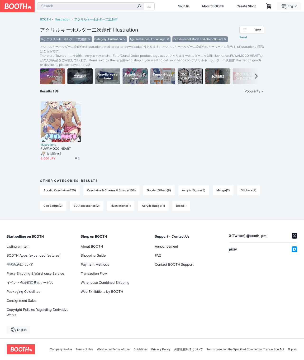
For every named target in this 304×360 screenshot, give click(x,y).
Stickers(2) (248, 190)
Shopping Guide (93, 255)
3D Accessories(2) (87, 205)
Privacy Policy (161, 349)
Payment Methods (95, 264)
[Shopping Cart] (269, 6)
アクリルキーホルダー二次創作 (96, 19)
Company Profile (61, 349)
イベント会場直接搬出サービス (30, 282)
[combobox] (90, 6)
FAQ (158, 255)
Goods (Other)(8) (159, 190)
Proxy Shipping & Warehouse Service (35, 273)
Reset (243, 37)
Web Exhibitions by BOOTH (102, 291)
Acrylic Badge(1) (153, 205)
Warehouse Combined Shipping (105, 282)
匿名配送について (20, 264)
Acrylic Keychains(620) (59, 190)
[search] (139, 6)
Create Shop (246, 6)
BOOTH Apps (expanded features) (34, 255)
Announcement (166, 246)
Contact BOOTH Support (174, 264)
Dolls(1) (181, 205)
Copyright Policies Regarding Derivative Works (37, 312)
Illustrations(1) (121, 205)
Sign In (183, 6)
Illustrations (48, 144)
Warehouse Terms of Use (113, 349)
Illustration (62, 19)
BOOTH (45, 19)
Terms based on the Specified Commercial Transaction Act (245, 349)
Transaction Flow (94, 273)
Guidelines (140, 349)
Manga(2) (223, 190)
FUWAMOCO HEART (56, 148)
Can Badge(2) (53, 205)
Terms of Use (84, 349)
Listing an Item (18, 246)
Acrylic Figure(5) (193, 190)
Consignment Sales (21, 300)
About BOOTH (213, 6)
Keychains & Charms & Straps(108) (111, 190)
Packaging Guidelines (23, 291)
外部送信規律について (188, 349)
